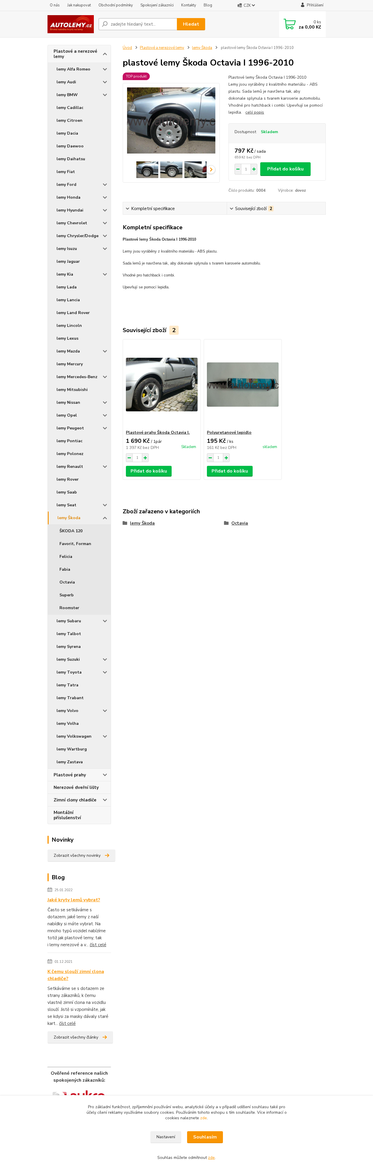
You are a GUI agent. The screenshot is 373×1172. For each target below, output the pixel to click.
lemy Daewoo (70, 146)
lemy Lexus (67, 338)
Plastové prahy (70, 775)
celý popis (254, 112)
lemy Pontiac (69, 441)
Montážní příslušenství (67, 815)
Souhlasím (205, 1137)
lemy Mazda (68, 351)
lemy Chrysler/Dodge (77, 236)
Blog (208, 5)
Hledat (191, 24)
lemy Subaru (69, 621)
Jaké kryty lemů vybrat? (73, 900)
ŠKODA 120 (70, 531)
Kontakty (188, 5)
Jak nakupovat (79, 5)
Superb (66, 595)
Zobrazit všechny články (76, 1037)
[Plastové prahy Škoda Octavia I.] (162, 384)
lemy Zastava (70, 762)
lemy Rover (68, 479)
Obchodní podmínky (115, 5)
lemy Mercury (70, 364)
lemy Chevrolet (72, 223)
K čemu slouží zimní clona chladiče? (75, 975)
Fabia (64, 569)
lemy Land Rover (73, 313)
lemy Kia (65, 274)
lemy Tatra (67, 685)
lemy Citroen (69, 120)
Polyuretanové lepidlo (229, 432)
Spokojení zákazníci (157, 5)
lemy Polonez (70, 454)
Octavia (67, 582)
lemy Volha (68, 723)
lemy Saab (67, 492)
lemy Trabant (70, 698)
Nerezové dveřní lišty (76, 787)
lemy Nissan (68, 402)
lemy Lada (67, 287)
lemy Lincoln (69, 325)
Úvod (127, 47)
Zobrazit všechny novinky (77, 855)
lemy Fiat (66, 172)
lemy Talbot (69, 634)
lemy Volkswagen (74, 736)
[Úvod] (70, 24)
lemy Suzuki (68, 659)
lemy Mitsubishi (72, 389)
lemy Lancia (68, 300)
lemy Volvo (67, 710)
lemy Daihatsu (71, 159)
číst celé (98, 945)
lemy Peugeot (70, 428)
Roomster (69, 608)
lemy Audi (66, 82)
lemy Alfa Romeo (73, 69)
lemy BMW (67, 95)
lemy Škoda (68, 518)
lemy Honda (68, 197)
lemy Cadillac (70, 107)
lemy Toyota (69, 672)
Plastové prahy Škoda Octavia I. (158, 432)
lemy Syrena (69, 646)
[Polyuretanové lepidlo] (243, 384)
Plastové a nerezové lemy (75, 53)
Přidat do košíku (285, 169)
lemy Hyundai (70, 210)
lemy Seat (66, 505)
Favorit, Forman (75, 544)
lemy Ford (66, 184)
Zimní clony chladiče (75, 800)
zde (203, 1118)
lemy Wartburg (72, 749)
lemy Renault (70, 466)
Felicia (65, 556)
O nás (55, 5)
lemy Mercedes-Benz (77, 377)
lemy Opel (67, 415)
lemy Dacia (67, 133)
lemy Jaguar (68, 261)
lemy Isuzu (67, 248)
